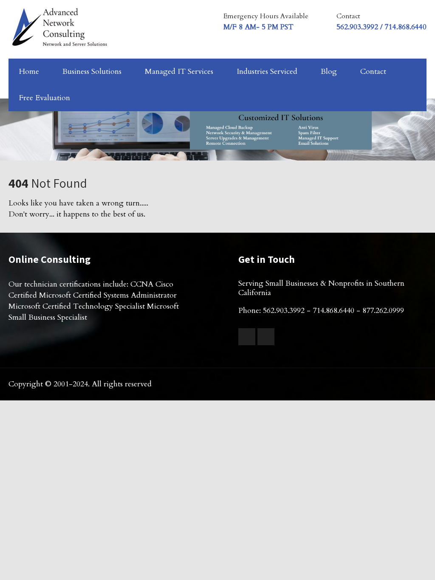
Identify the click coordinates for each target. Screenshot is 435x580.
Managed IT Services (179, 71)
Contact (373, 71)
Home (29, 71)
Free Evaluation (44, 98)
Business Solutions (91, 71)
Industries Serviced (267, 71)
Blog (329, 71)
